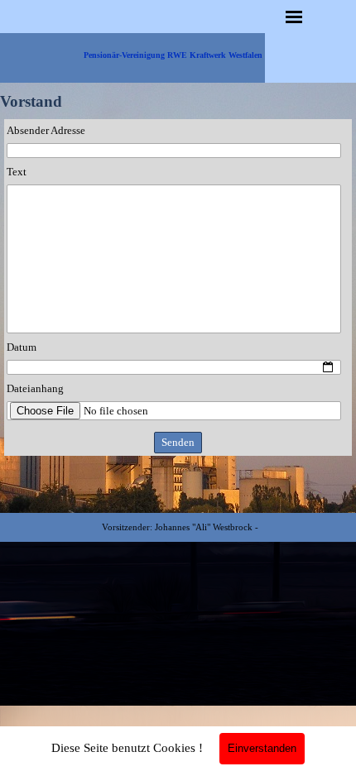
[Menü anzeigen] (293, 16)
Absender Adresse (46, 130)
